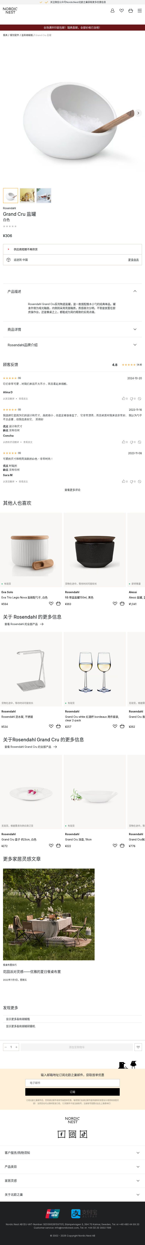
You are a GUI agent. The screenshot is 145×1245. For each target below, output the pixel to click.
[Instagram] (72, 1133)
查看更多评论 (72, 489)
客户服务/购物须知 (17, 1153)
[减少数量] (5, 1047)
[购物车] (130, 10)
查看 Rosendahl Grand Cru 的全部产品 (28, 746)
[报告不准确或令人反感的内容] (139, 399)
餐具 (5, 35)
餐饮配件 (14, 35)
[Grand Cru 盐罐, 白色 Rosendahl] (72, 112)
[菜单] (139, 10)
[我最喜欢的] (121, 10)
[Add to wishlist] (51, 603)
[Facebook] (61, 1133)
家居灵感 (11, 1181)
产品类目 (11, 1167)
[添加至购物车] (58, 603)
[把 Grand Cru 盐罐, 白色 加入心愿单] (138, 1047)
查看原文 (23, 398)
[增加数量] (16, 1047)
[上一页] (7, 113)
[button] (10, 226)
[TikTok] (83, 1133)
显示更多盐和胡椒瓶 (18, 1019)
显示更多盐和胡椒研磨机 (20, 1026)
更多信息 (133, 259)
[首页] (10, 11)
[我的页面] (112, 10)
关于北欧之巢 (14, 1194)
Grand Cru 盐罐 (43, 35)
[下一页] (138, 113)
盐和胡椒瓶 (27, 35)
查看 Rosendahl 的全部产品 (21, 624)
